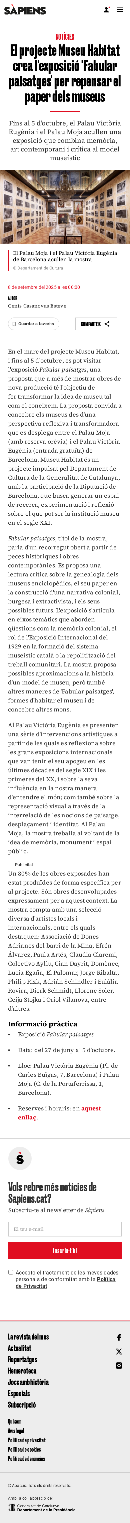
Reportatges (22, 1359)
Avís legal (16, 1430)
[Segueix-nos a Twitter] (119, 1352)
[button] (33, 324)
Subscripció (22, 1404)
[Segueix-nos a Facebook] (119, 1338)
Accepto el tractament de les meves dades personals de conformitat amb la (67, 1279)
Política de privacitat (27, 1440)
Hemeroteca (22, 1370)
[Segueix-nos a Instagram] (119, 1366)
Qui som (14, 1421)
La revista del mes (28, 1336)
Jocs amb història (28, 1382)
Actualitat (19, 1348)
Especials (19, 1393)
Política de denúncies (26, 1458)
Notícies (65, 36)
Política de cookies (24, 1449)
